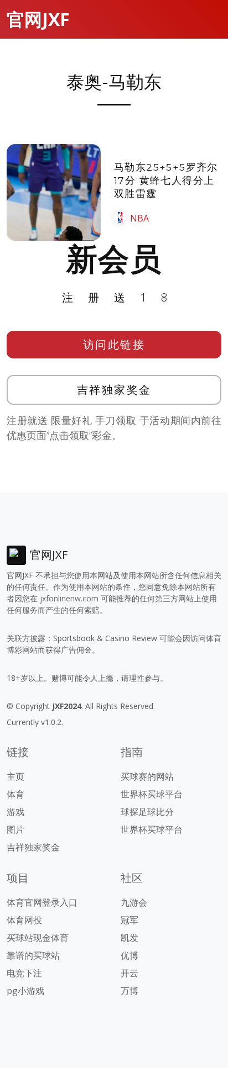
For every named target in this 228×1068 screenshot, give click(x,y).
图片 (15, 829)
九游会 (134, 902)
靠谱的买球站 (33, 955)
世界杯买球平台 (152, 794)
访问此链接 (114, 344)
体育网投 (24, 920)
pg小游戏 (25, 991)
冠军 (129, 920)
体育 (15, 794)
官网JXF (38, 19)
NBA (139, 218)
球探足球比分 (147, 812)
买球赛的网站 (147, 776)
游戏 (15, 812)
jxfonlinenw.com (69, 598)
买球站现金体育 (38, 938)
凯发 (129, 938)
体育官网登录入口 (42, 902)
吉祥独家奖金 (114, 389)
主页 (15, 776)
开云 (129, 973)
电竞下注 (24, 973)
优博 (129, 955)
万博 (129, 991)
